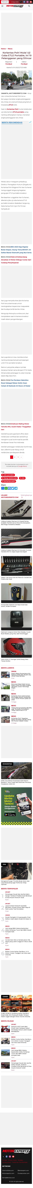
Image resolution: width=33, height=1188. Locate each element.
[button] (29, 6)
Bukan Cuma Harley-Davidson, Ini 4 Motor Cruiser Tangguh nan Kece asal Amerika (17, 953)
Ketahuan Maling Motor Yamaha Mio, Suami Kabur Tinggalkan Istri (16, 426)
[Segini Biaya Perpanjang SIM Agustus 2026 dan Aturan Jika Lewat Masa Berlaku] (5, 675)
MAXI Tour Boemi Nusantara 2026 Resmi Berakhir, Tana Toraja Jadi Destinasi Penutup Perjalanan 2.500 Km (16, 782)
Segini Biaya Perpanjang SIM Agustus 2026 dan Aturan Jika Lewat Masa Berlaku (21, 675)
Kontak (4, 1160)
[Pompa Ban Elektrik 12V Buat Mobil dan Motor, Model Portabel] (16, 592)
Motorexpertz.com (8, 1173)
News (10, 49)
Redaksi (20, 1160)
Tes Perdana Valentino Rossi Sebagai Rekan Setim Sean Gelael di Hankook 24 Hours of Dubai (15, 383)
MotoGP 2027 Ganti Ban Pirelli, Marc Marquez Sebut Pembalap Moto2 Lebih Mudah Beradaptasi (21, 1029)
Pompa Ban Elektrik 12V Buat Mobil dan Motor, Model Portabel (14, 605)
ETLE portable (18, 112)
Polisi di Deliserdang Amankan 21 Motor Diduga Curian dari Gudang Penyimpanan (16, 260)
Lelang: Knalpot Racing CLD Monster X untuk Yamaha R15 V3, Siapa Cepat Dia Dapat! (16, 551)
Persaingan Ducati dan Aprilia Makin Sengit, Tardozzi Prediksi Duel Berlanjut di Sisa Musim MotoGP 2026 (18, 895)
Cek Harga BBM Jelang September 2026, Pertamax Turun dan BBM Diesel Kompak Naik (18, 930)
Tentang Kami (6, 1162)
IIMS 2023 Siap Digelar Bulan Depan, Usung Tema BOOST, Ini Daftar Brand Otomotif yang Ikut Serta (16, 250)
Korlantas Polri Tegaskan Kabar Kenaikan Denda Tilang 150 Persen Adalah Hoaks (21, 720)
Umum (13, 671)
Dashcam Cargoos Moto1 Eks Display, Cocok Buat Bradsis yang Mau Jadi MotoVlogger (15, 632)
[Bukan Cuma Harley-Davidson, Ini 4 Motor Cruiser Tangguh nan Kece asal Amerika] (5, 1041)
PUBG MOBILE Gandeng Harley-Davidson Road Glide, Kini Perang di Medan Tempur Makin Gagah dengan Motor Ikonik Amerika (15, 1015)
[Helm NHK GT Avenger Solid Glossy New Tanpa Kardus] (16, 646)
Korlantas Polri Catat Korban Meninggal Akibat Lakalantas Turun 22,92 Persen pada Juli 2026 (21, 698)
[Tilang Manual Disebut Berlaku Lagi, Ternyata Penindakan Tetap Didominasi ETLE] (5, 709)
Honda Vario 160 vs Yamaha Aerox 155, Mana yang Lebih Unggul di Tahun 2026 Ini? (18, 941)
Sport (7, 892)
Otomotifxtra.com (8, 1170)
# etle (22, 478)
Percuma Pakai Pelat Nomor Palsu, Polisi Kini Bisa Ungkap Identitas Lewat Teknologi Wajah (21, 686)
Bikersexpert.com (23, 1170)
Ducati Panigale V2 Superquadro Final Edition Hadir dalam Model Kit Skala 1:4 (18, 918)
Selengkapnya (26, 495)
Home (3, 49)
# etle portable (8, 475)
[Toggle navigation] (2, 6)
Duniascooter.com (23, 1173)
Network (5, 2)
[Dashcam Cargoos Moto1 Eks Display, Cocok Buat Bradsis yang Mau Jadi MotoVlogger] (16, 619)
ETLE (11, 105)
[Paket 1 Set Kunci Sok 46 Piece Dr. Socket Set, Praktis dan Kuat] (16, 564)
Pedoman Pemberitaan (19, 1162)
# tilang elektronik (9, 478)
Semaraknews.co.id (8, 1177)
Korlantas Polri (12, 109)
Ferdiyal (9, 64)
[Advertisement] (16, 29)
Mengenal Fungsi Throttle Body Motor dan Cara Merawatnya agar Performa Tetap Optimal (15, 882)
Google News (22, 466)
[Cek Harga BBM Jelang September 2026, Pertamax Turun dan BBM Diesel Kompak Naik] (5, 1053)
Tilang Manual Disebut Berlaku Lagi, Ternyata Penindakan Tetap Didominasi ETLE (21, 709)
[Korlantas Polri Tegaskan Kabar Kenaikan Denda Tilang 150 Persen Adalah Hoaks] (5, 719)
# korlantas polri (8, 481)
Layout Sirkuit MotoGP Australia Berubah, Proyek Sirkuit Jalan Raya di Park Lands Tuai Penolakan (17, 907)
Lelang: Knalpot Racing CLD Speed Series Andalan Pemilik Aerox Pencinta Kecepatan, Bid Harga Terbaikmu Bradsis (15, 522)
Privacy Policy (12, 1160)
